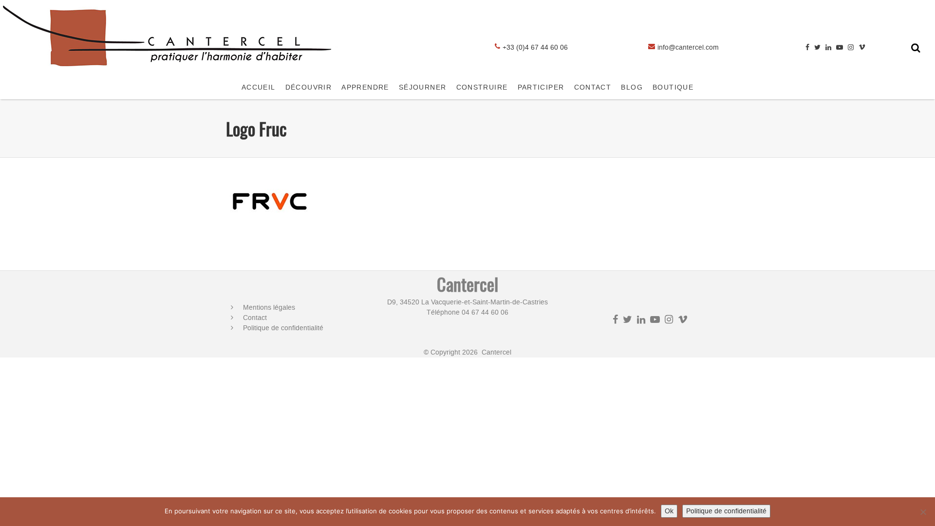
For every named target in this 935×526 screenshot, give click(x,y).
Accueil (259, 87)
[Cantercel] (170, 70)
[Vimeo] (862, 47)
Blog (632, 87)
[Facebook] (807, 47)
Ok (669, 511)
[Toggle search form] (915, 47)
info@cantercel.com (688, 47)
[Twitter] (817, 47)
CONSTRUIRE (482, 87)
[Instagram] (851, 47)
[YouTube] (839, 47)
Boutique (673, 87)
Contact (255, 317)
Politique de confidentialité (283, 328)
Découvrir (308, 87)
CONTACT (593, 87)
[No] (923, 512)
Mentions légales (269, 307)
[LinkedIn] (828, 47)
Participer (541, 87)
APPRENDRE (365, 87)
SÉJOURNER (423, 87)
